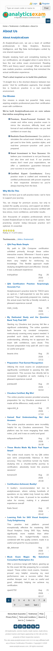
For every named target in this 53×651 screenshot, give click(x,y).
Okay (6, 230)
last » (36, 605)
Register (46, 3)
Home (5, 26)
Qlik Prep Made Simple (18, 244)
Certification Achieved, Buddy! (22, 484)
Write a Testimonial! (25, 239)
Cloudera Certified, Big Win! (20, 393)
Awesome (13, 230)
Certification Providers (24, 643)
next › (27, 605)
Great (11, 230)
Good (9, 230)
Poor (4, 230)
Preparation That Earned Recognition (25, 363)
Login (34, 3)
